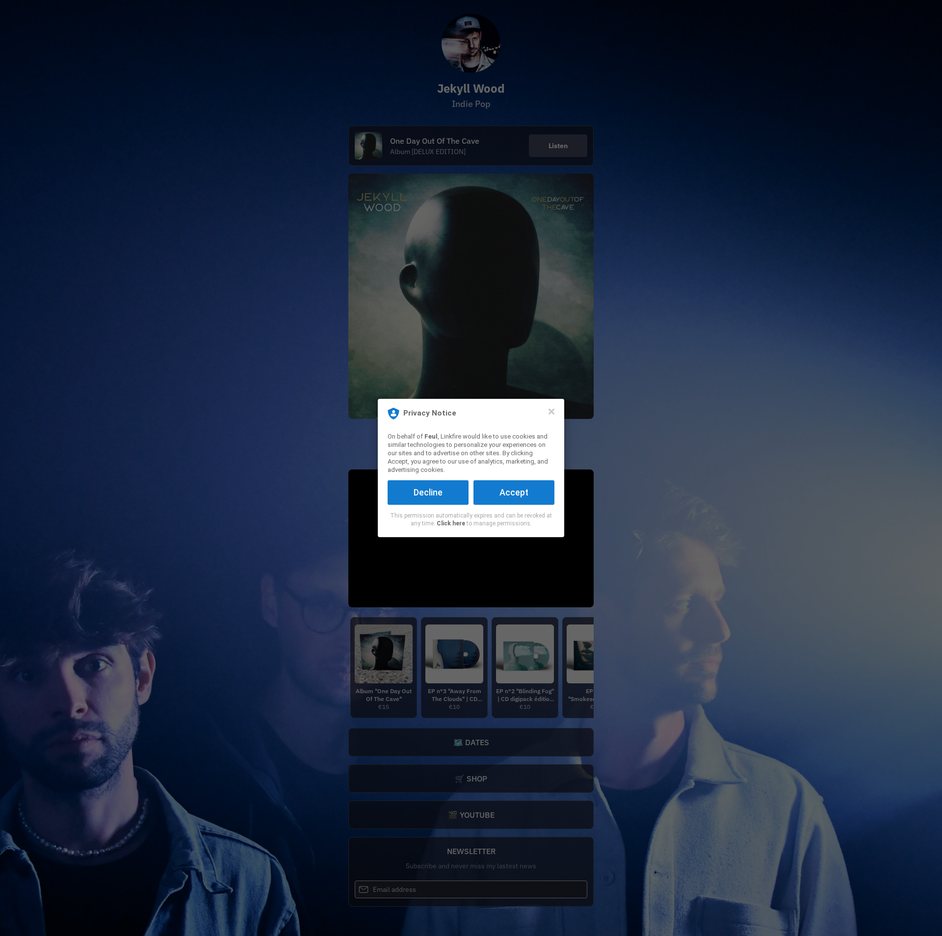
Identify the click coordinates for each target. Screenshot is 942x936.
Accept (513, 492)
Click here (451, 523)
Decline (428, 492)
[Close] (551, 411)
